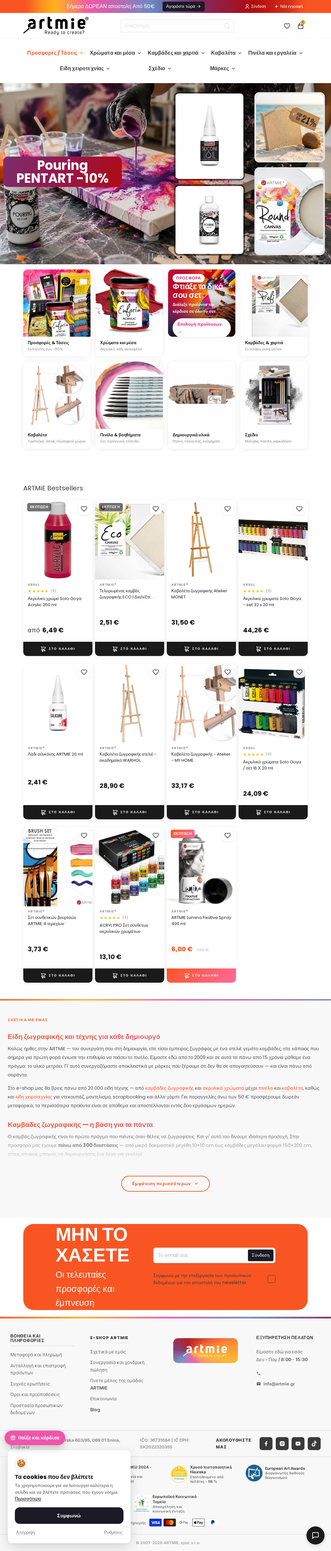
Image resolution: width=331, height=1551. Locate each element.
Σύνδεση (258, 6)
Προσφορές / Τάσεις (52, 53)
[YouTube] (298, 1443)
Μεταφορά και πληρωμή (36, 1354)
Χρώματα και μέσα (112, 53)
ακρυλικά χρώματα (223, 1088)
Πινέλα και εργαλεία (272, 53)
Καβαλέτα (223, 53)
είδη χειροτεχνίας (34, 1096)
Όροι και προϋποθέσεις (35, 1394)
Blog (95, 1409)
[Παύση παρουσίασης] (151, 257)
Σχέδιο (157, 68)
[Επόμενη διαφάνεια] (323, 174)
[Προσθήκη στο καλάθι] (57, 649)
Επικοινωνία (103, 1398)
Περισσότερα (28, 1499)
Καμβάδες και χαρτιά (173, 53)
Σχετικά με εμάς (108, 1351)
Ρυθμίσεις (113, 1532)
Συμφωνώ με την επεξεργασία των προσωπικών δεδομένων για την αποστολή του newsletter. (202, 1279)
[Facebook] (266, 1443)
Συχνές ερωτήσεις (30, 1383)
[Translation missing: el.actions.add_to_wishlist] (84, 509)
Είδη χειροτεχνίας (82, 68)
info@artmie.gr (279, 1383)
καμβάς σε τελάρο (39, 1166)
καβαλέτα (292, 1088)
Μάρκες (219, 68)
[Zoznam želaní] (287, 25)
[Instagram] (282, 1443)
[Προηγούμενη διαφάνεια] (8, 174)
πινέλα (265, 1088)
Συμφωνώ (69, 1515)
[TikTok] (314, 1443)
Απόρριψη (25, 1532)
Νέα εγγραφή (291, 6)
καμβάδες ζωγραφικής (169, 1088)
